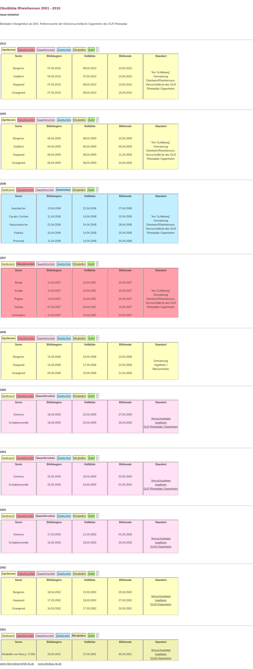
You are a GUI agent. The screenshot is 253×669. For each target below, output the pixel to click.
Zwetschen (64, 49)
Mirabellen (79, 49)
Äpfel (91, 49)
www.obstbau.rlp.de (49, 663)
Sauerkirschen (46, 49)
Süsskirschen (26, 49)
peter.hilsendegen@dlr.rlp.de (17, 663)
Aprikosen (8, 189)
